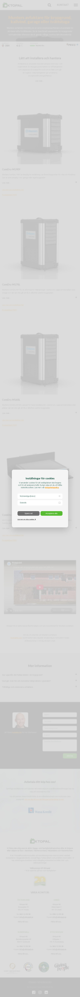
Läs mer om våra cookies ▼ (27, 519)
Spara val (28, 513)
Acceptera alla (51, 513)
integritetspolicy (52, 487)
